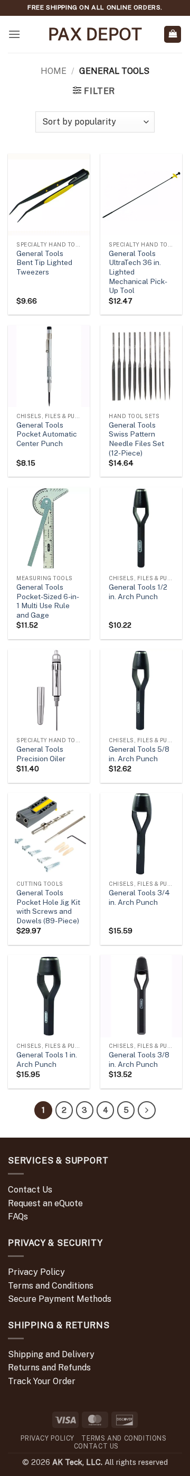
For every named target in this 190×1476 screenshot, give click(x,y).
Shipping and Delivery (51, 1354)
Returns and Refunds (49, 1368)
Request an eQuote (45, 1203)
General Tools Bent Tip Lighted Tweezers (44, 262)
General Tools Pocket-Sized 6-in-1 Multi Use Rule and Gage (47, 601)
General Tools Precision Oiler (40, 754)
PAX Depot (95, 34)
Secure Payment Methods (59, 1299)
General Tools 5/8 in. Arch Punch (139, 754)
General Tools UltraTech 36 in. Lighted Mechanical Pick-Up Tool (138, 272)
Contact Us (30, 1190)
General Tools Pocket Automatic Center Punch (46, 434)
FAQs (18, 1217)
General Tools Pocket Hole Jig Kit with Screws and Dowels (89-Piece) (48, 906)
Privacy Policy (36, 1272)
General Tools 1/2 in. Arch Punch (138, 592)
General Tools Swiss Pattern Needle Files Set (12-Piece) (136, 439)
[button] (14, 34)
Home (53, 71)
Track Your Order (41, 1381)
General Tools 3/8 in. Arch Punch (139, 1059)
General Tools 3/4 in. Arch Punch (139, 897)
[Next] (147, 1110)
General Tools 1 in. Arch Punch (46, 1059)
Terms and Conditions (50, 1286)
